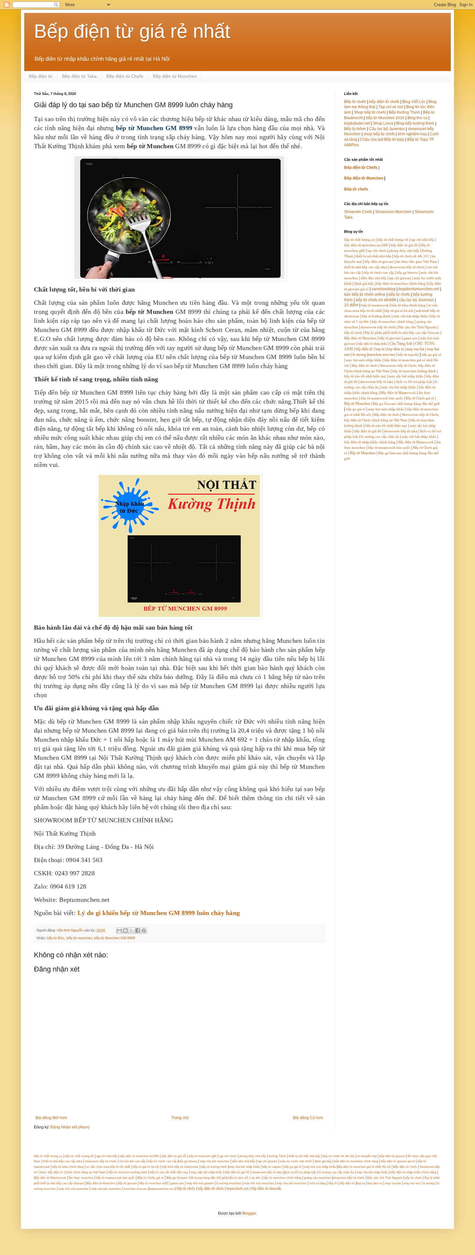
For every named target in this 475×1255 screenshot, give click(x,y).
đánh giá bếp (364, 283)
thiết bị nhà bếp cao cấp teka (365, 267)
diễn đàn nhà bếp (373, 278)
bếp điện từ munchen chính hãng (401, 283)
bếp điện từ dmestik (266, 1188)
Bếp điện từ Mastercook (398, 393)
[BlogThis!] (125, 930)
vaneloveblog (384, 289)
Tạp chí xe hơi (390, 107)
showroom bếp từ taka (376, 382)
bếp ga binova (407, 272)
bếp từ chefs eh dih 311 (411, 256)
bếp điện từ (364, 349)
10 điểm (351, 305)
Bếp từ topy (394, 139)
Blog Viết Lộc (414, 101)
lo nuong (359, 354)
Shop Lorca (383, 123)
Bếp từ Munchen (357, 403)
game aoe (410, 338)
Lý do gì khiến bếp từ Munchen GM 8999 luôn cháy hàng (159, 912)
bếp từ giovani (390, 338)
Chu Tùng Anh (400, 343)
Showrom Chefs (358, 212)
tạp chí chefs (376, 250)
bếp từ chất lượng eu (359, 240)
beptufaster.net (357, 123)
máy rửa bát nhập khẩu (410, 316)
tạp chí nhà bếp (422, 240)
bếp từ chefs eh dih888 (376, 300)
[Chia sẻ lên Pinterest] (144, 930)
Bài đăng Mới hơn (51, 1118)
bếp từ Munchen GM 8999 (114, 938)
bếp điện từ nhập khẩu (372, 343)
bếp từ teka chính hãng (408, 305)
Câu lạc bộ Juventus (387, 129)
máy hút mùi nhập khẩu (364, 360)
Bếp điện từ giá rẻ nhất (132, 31)
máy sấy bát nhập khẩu (406, 376)
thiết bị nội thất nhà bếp (373, 256)
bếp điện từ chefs (384, 101)
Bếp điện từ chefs (364, 365)
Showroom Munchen (393, 212)
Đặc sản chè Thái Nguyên (417, 327)
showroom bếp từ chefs (406, 267)
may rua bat (415, 349)
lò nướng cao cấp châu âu (380, 436)
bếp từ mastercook (375, 305)
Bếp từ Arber (355, 129)
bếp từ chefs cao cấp (379, 272)
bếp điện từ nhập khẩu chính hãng (370, 442)
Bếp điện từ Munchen (175, 76)
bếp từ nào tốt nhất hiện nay (365, 376)
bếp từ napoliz (408, 354)
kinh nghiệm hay (412, 134)
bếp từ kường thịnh (376, 316)
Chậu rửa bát (371, 139)
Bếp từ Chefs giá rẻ (420, 398)
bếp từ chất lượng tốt (392, 240)
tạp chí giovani (400, 278)
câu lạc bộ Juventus (416, 300)
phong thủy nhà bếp (404, 250)
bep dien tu (395, 349)
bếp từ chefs (399, 294)
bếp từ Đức (56, 938)
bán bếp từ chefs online (364, 294)
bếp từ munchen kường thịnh (414, 371)
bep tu (380, 349)
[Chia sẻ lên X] (131, 930)
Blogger (249, 1213)
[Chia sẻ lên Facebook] (137, 930)
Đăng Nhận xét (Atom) (70, 1127)
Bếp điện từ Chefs (124, 76)
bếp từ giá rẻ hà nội (398, 311)
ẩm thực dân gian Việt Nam (416, 261)
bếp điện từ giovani (379, 261)
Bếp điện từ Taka (79, 76)
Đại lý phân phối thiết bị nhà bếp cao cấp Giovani (402, 332)
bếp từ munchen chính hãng (393, 322)
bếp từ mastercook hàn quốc (382, 398)
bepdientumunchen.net (418, 289)
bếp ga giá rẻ (431, 354)
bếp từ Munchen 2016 (385, 118)
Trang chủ (180, 1118)
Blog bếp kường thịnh (415, 123)
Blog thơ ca (417, 118)
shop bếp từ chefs (379, 134)
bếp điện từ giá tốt (404, 245)
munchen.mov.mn (381, 354)
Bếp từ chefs (355, 101)
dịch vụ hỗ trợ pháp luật (414, 382)
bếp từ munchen (79, 938)
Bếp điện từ (40, 76)
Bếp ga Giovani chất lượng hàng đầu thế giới (406, 404)
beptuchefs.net (237, 1188)
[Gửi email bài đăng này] (119, 930)
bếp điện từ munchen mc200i (366, 245)
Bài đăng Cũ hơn (308, 1118)
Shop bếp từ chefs (370, 112)
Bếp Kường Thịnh (404, 112)
